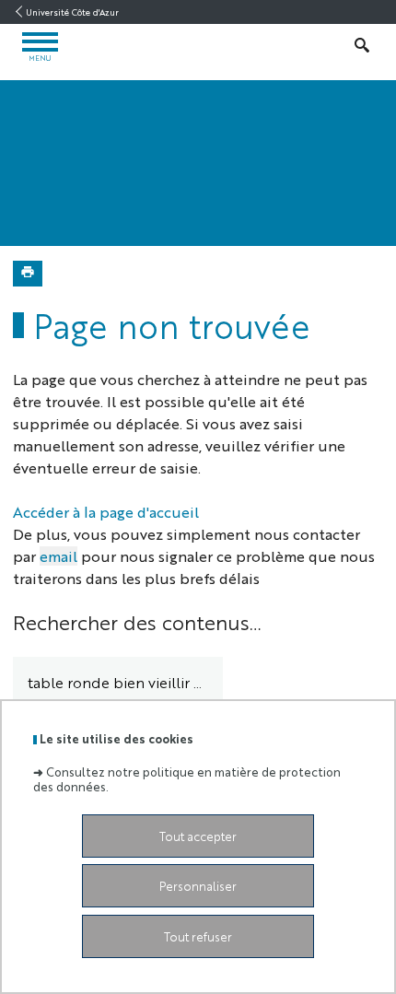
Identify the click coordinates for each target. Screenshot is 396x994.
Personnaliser (198, 886)
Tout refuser (198, 936)
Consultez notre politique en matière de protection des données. (187, 778)
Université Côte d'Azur (72, 12)
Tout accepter (198, 836)
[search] (118, 683)
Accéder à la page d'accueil (106, 511)
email (58, 556)
